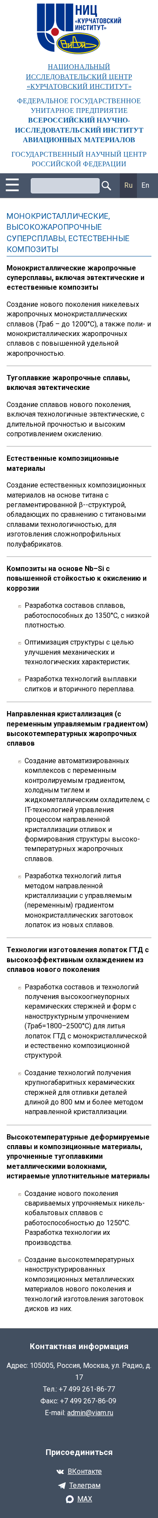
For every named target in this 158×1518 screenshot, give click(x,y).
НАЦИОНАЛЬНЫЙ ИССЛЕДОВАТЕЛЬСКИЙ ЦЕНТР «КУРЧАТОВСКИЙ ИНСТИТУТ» (79, 76)
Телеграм (85, 1485)
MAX (84, 1499)
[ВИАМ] (79, 29)
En (145, 185)
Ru (128, 185)
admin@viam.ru (90, 1413)
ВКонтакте (85, 1471)
